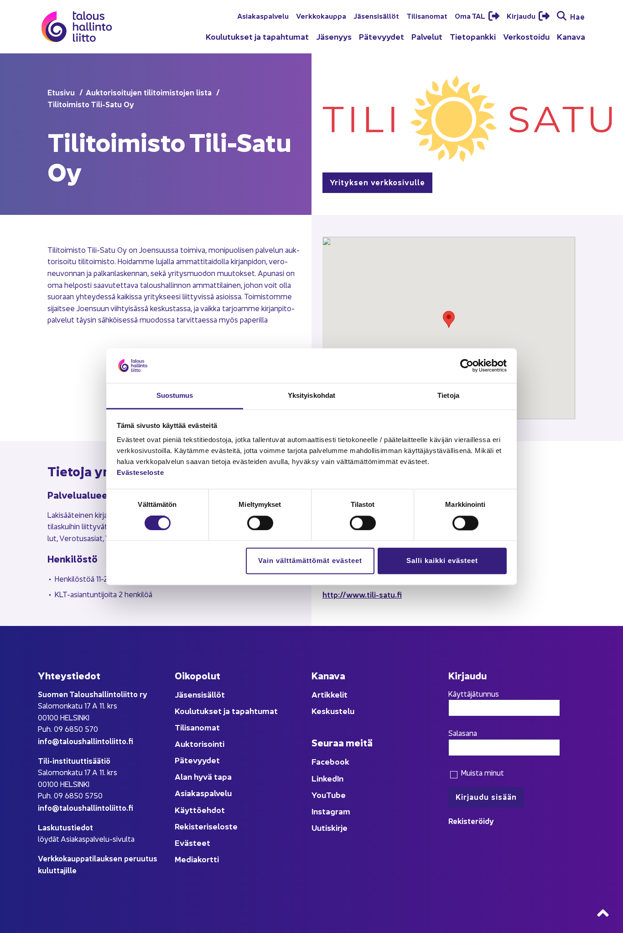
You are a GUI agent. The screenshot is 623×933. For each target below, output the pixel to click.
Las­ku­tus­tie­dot (65, 827)
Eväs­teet (192, 842)
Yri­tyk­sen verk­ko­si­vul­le (377, 182)
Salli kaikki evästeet (442, 561)
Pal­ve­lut (426, 36)
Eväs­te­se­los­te (140, 473)
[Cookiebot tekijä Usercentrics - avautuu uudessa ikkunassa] (467, 365)
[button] (449, 319)
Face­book (330, 761)
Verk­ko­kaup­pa (321, 15)
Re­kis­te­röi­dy (471, 820)
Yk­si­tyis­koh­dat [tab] (311, 396)
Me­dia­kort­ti (197, 859)
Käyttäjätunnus (473, 693)
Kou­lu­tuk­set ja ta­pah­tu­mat (257, 36)
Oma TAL (471, 15)
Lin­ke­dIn (327, 778)
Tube (336, 794)
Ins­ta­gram (331, 811)
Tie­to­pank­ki (473, 36)
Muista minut (481, 772)
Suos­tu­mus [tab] (174, 396)
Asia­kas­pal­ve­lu (263, 15)
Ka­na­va (571, 36)
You (319, 794)
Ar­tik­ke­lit (330, 694)
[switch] (260, 523)
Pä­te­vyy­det (381, 36)
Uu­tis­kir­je (330, 827)
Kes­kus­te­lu (333, 710)
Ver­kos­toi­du (526, 36)
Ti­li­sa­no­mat (426, 15)
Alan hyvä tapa (203, 776)
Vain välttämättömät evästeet (310, 561)
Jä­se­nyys (334, 36)
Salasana (462, 733)
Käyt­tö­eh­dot (200, 809)
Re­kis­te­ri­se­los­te (206, 826)
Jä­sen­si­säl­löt (376, 15)
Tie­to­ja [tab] (448, 396)
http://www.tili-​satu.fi (362, 594)
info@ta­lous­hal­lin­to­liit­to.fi (85, 740)
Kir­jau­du (522, 15)
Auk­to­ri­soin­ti (199, 743)
